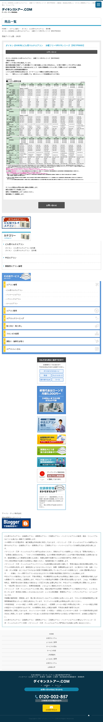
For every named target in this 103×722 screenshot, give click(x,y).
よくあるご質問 (51, 642)
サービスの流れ (51, 646)
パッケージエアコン (13, 295)
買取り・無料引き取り (15, 341)
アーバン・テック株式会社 (11, 513)
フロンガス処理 (12, 334)
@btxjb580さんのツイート (11, 517)
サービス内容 (51, 650)
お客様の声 (51, 667)
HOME (51, 634)
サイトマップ (58, 686)
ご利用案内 (51, 655)
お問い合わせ (51, 52)
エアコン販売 (11, 311)
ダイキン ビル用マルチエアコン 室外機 (20, 250)
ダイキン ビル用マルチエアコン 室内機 (20, 248)
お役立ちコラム (51, 638)
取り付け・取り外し (14, 326)
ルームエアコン (12, 303)
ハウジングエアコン (13, 299)
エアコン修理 (11, 285)
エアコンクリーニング (15, 318)
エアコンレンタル (13, 349)
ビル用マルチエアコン (14, 290)
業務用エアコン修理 (13, 266)
